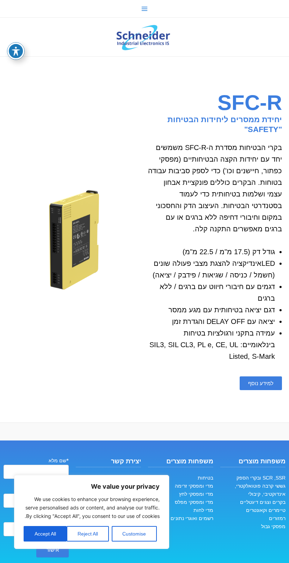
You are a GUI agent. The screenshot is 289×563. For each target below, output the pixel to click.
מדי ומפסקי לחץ (196, 494)
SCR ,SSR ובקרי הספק (260, 478)
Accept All (45, 534)
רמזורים (277, 518)
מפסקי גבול (273, 526)
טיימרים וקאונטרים (265, 510)
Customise (134, 534)
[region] (91, 512)
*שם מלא (59, 460)
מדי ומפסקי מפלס (194, 502)
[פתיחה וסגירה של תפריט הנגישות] (15, 51)
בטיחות (205, 478)
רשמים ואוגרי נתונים (192, 518)
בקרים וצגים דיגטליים (262, 502)
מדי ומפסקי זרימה (194, 486)
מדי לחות (203, 510)
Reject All (88, 534)
